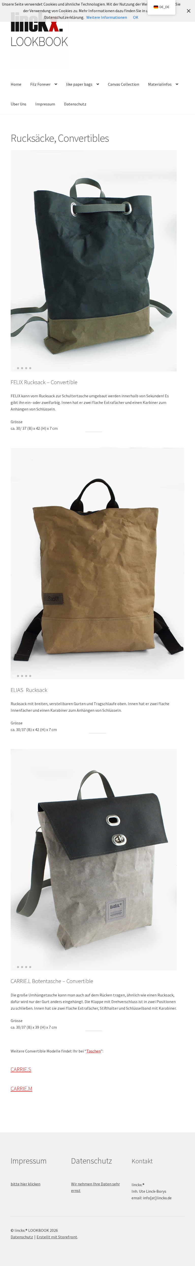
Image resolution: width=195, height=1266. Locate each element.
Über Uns (18, 103)
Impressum (45, 103)
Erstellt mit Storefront (57, 1236)
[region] (94, 260)
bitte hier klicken (25, 1183)
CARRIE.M (21, 1088)
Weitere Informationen (106, 17)
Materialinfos (160, 84)
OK (135, 17)
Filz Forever (40, 84)
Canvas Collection (123, 84)
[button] (14, 368)
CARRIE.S (21, 1069)
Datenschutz (75, 103)
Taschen (93, 1051)
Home (16, 84)
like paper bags (79, 84)
